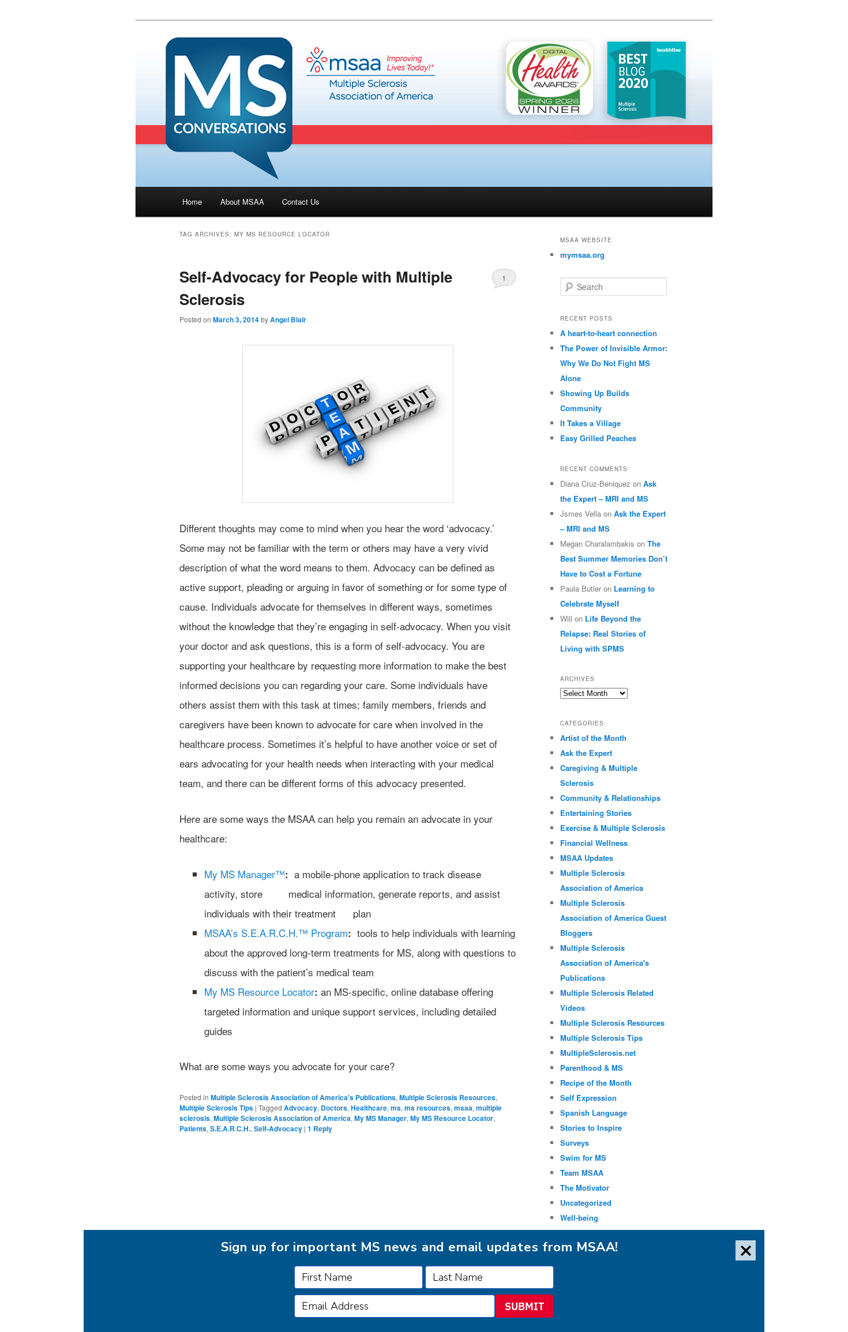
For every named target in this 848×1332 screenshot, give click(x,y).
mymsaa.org (582, 254)
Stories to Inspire (591, 1127)
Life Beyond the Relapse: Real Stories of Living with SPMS (603, 633)
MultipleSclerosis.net (598, 1052)
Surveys (574, 1142)
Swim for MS (583, 1157)
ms (396, 1108)
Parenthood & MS (591, 1067)
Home (192, 201)
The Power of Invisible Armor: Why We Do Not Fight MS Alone (613, 363)
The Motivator (584, 1187)
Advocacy (300, 1108)
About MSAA (242, 201)
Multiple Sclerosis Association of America (282, 1118)
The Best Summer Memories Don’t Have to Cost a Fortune (613, 558)
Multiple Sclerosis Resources (447, 1097)
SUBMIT (524, 1306)
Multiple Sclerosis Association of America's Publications (303, 1097)
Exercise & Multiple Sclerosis (612, 827)
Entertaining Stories (596, 812)
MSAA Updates (586, 857)
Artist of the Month (593, 737)
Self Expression (588, 1097)
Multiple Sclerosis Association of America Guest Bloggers (613, 917)
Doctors (334, 1108)
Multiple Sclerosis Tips (216, 1108)
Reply (319, 1128)
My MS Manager (380, 1118)
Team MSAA (581, 1172)
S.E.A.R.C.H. (230, 1128)
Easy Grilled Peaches (598, 437)
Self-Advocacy (278, 1128)
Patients (193, 1128)
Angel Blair (288, 319)
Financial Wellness (594, 842)
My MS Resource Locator (451, 1118)
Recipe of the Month (596, 1082)
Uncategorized (585, 1202)
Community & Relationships (610, 797)
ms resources (427, 1108)
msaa (463, 1108)
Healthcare (369, 1108)
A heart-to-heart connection (608, 333)
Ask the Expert (586, 752)
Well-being (579, 1217)
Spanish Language (593, 1112)
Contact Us (301, 201)
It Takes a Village (590, 422)
